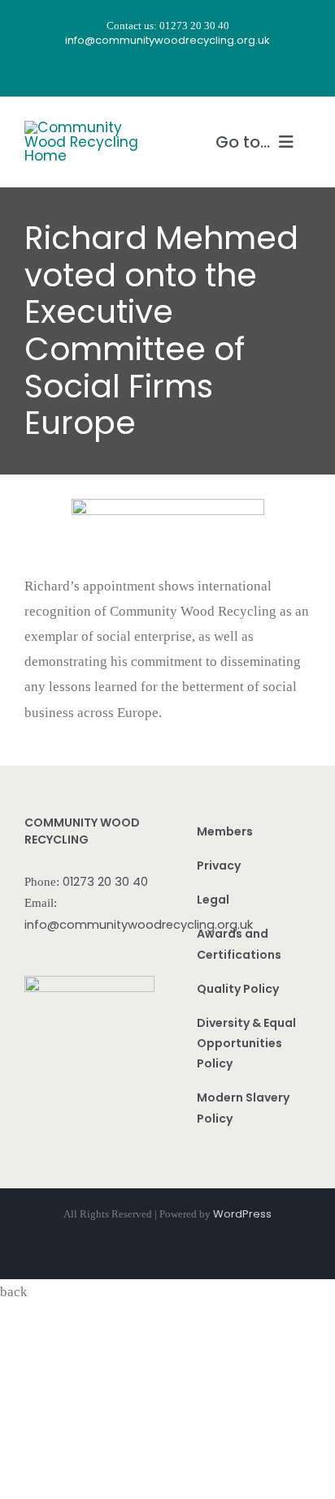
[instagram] (152, 72)
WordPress (242, 1214)
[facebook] (123, 72)
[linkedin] (211, 72)
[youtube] (182, 72)
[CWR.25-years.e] (85, 127)
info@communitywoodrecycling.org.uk (138, 925)
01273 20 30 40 (105, 882)
